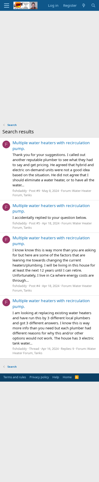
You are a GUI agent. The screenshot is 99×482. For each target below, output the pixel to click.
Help (55, 377)
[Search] (93, 5)
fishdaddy (19, 191)
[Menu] (6, 5)
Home (67, 377)
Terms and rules (14, 377)
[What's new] (83, 5)
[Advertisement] (49, 62)
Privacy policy (39, 377)
